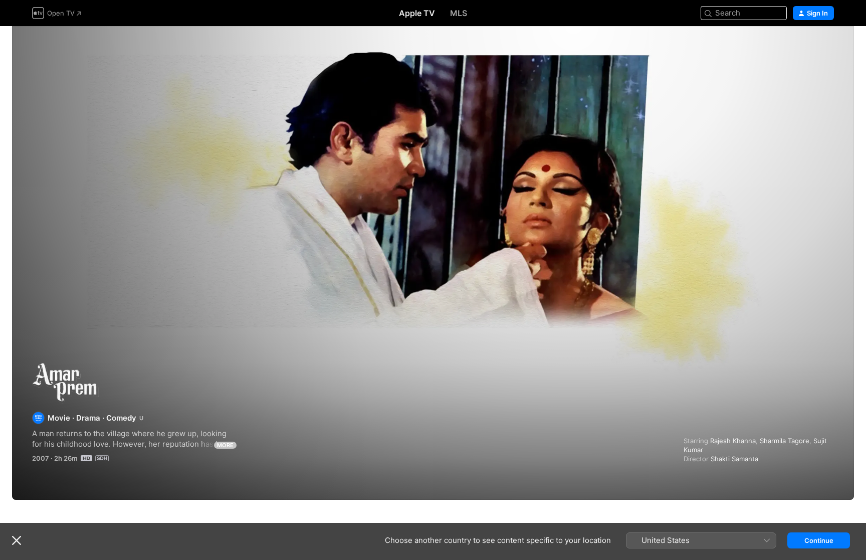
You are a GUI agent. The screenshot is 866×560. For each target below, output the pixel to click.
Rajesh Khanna (733, 441)
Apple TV (417, 13)
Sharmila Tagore (784, 441)
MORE (225, 445)
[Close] (16, 540)
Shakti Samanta (734, 459)
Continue (818, 540)
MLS (458, 13)
